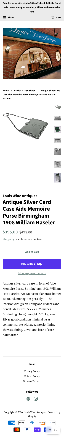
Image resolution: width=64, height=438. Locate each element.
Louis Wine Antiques (35, 412)
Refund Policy (32, 376)
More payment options (32, 273)
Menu (11, 17)
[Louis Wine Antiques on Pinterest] (28, 399)
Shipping (8, 239)
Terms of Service (32, 381)
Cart (58, 18)
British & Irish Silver (24, 90)
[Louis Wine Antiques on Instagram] (36, 399)
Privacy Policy (32, 371)
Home (6, 90)
